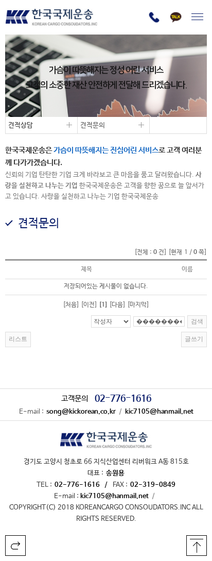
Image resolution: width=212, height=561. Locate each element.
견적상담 (19, 126)
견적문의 (91, 126)
